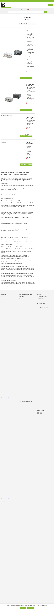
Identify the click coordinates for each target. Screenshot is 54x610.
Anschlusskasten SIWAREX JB (29, 85)
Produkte (9, 16)
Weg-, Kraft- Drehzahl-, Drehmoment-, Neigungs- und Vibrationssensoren (25, 16)
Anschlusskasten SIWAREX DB (29, 29)
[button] (50, 5)
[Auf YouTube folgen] (41, 413)
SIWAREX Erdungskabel (29, 143)
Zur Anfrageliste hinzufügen (26, 77)
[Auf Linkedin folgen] (38, 413)
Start (5, 16)
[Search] (45, 12)
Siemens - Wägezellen (44, 16)
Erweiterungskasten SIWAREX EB (30, 118)
